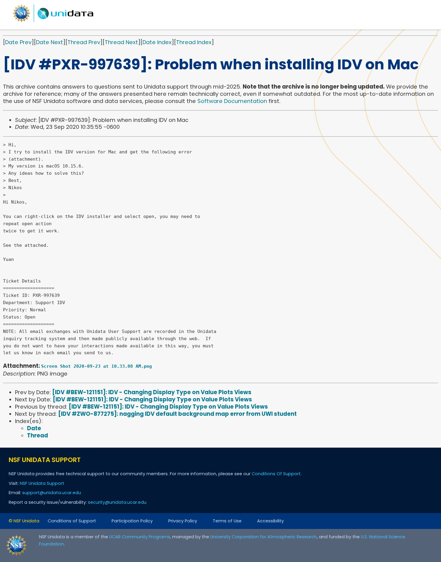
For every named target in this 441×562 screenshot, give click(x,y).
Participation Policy (132, 521)
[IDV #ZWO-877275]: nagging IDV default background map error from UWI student (177, 414)
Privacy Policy (182, 521)
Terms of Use (227, 521)
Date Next (49, 42)
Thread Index (194, 42)
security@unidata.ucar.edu (117, 502)
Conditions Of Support (276, 474)
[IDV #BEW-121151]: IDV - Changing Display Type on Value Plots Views (151, 392)
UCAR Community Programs (139, 537)
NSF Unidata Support (42, 483)
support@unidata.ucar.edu (51, 493)
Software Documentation (232, 101)
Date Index (157, 42)
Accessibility (270, 521)
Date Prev (18, 42)
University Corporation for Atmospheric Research (263, 537)
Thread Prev (84, 42)
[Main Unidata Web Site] (53, 22)
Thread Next (121, 42)
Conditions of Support (72, 521)
